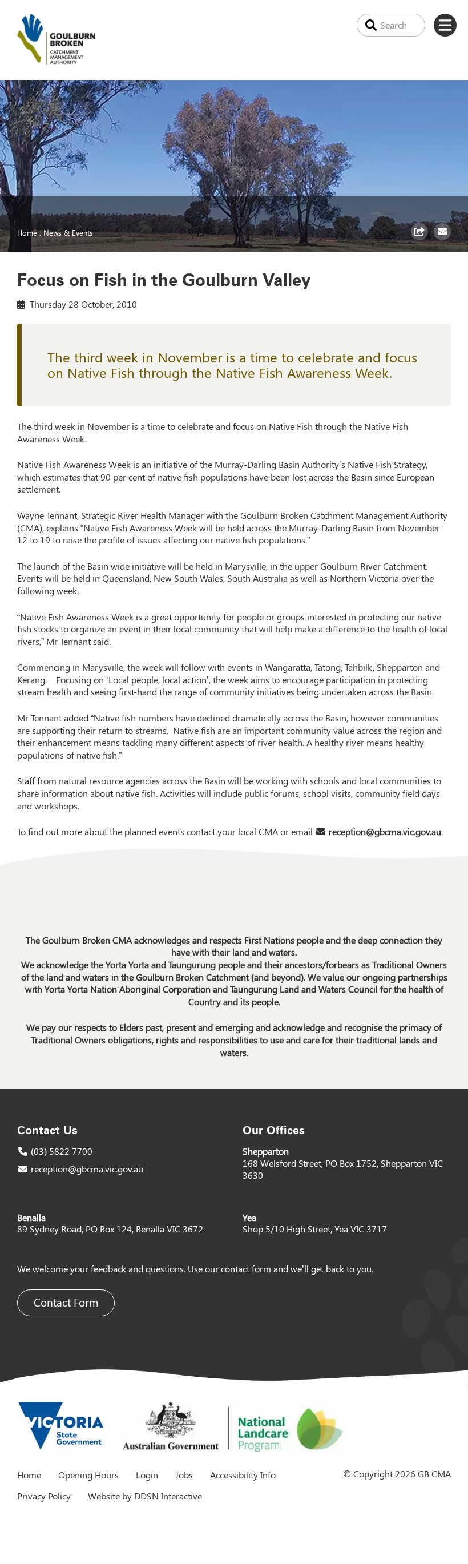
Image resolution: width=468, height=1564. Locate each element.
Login (147, 1475)
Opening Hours (88, 1475)
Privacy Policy (44, 1496)
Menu (445, 25)
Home (27, 232)
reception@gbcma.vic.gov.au (385, 831)
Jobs (184, 1475)
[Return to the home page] (56, 61)
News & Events (68, 232)
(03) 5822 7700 (61, 1151)
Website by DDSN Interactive (145, 1496)
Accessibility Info (243, 1475)
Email (444, 239)
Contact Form (66, 1302)
